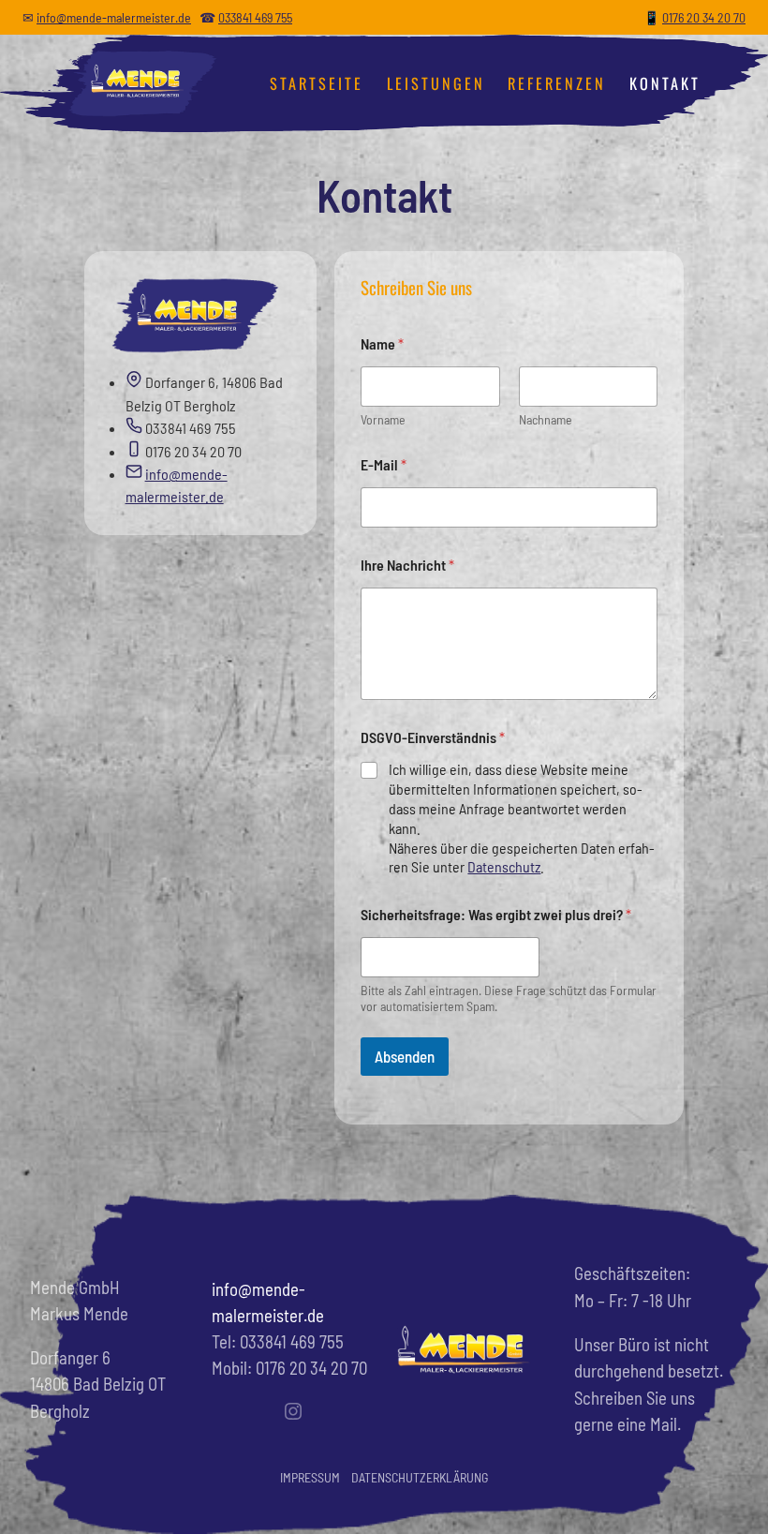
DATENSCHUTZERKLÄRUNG (419, 1477)
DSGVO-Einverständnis (433, 737)
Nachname (545, 419)
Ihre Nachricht (407, 564)
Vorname (383, 419)
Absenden (405, 1056)
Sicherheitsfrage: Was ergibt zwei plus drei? (496, 914)
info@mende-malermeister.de (114, 17)
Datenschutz (503, 866)
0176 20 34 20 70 (704, 17)
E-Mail (383, 464)
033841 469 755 (255, 17)
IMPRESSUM (310, 1477)
